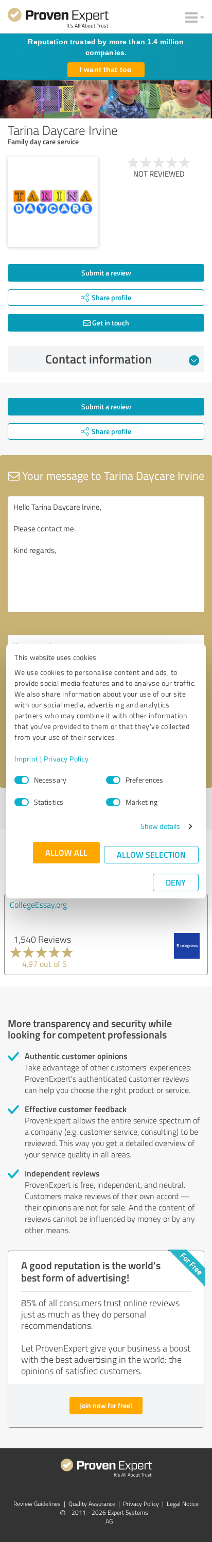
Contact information (98, 359)
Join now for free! (106, 1405)
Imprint (26, 759)
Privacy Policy (66, 759)
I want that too (106, 69)
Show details (160, 826)
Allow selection (151, 854)
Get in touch (110, 322)
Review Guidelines (37, 1503)
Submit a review (106, 273)
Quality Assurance (91, 1503)
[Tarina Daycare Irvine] (53, 202)
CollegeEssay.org (38, 904)
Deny (176, 882)
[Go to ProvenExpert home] (58, 19)
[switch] (113, 780)
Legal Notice (183, 1503)
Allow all (66, 852)
